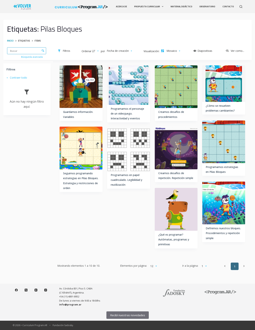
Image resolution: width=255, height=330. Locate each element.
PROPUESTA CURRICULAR (147, 6)
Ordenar (86, 51)
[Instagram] (45, 290)
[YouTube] (35, 290)
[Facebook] (16, 290)
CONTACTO (228, 6)
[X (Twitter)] (26, 290)
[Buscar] (241, 6)
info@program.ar (70, 304)
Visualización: (152, 51)
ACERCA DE (121, 6)
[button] (225, 266)
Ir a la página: (190, 265)
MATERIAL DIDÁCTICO (181, 6)
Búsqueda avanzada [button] (32, 56)
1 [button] (234, 266)
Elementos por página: (133, 265)
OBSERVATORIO (207, 6)
